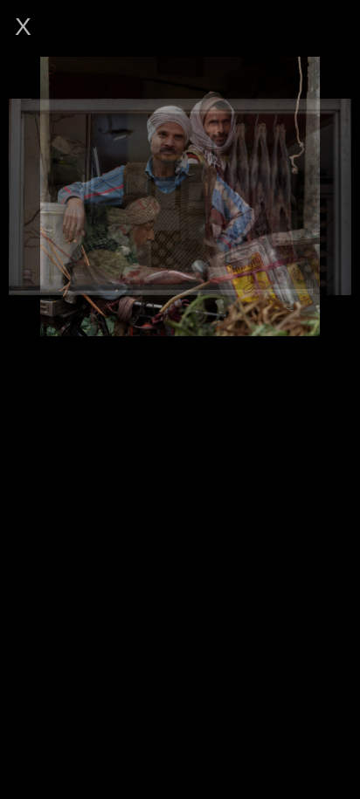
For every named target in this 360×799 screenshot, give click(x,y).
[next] (329, 196)
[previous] (31, 196)
